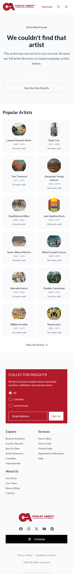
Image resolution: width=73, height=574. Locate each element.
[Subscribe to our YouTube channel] (44, 529)
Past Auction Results (36, 88)
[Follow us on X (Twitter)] (36, 529)
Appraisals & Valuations (51, 453)
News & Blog (13, 488)
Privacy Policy (25, 555)
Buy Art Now (13, 448)
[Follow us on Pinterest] (52, 529)
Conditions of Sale (45, 555)
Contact (10, 493)
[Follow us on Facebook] (21, 529)
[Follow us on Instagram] (28, 529)
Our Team (11, 483)
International (13, 463)
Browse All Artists (37, 76)
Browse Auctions (15, 438)
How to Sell (44, 443)
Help (40, 458)
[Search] (58, 7)
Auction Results (15, 443)
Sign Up (56, 416)
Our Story (11, 478)
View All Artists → (37, 344)
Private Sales (45, 448)
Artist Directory (14, 453)
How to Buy (44, 438)
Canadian (11, 458)
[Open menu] (66, 7)
